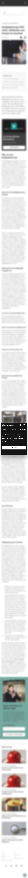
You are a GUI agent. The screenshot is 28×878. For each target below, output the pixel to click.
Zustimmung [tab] (5, 429)
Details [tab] (14, 429)
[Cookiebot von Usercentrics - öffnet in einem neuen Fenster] (20, 425)
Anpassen (13, 452)
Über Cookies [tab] (23, 429)
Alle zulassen (14, 447)
